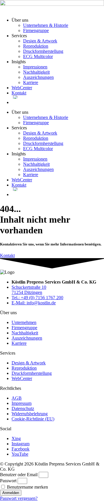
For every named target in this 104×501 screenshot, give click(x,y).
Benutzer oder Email (19, 474)
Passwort (8, 480)
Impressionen (35, 66)
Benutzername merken (27, 487)
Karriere (30, 82)
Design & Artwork (40, 40)
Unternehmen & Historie (45, 25)
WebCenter (22, 87)
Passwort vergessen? (19, 498)
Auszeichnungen (38, 77)
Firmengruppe (36, 30)
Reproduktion (35, 46)
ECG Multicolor (38, 56)
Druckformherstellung (43, 51)
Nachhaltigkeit (36, 72)
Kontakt (19, 92)
